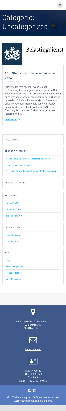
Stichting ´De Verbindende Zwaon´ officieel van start (31, 171)
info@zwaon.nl (33, 349)
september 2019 (14, 215)
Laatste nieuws (13, 234)
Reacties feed (12, 272)
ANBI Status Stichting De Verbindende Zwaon (28, 158)
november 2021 (13, 209)
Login (9, 260)
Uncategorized (13, 241)
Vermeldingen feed (15, 266)
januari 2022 (12, 203)
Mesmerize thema (42, 400)
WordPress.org (13, 279)
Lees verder (11, 119)
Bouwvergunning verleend (18, 164)
